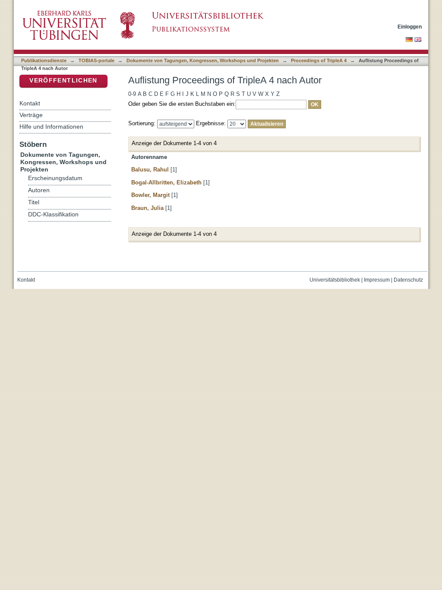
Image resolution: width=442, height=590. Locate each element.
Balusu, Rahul (150, 169)
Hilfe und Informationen (51, 126)
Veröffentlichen (63, 80)
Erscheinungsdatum (55, 178)
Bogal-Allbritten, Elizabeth (166, 182)
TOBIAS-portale (96, 60)
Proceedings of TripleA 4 (319, 60)
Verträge (31, 114)
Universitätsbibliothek (334, 280)
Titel (33, 202)
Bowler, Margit (150, 195)
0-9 (132, 94)
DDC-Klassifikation (53, 214)
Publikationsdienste (43, 60)
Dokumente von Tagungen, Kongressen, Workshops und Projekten (202, 60)
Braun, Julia (147, 208)
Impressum (377, 280)
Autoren (39, 190)
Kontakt (29, 103)
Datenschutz (408, 280)
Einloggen (410, 26)
